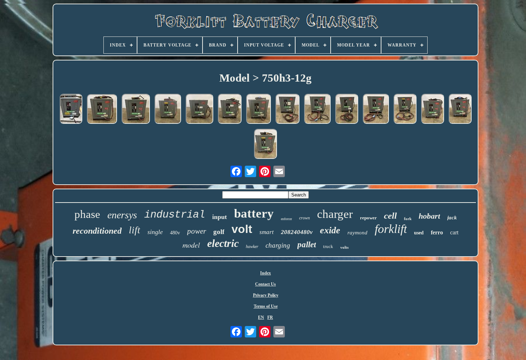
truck (328, 246)
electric (223, 243)
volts (344, 247)
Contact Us (265, 284)
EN (261, 317)
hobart (429, 215)
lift (134, 230)
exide (330, 230)
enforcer (286, 219)
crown (304, 217)
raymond (357, 232)
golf (218, 231)
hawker (252, 246)
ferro (437, 232)
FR (270, 317)
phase (87, 214)
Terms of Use (266, 306)
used (419, 232)
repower (368, 217)
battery (254, 213)
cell (390, 215)
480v (175, 232)
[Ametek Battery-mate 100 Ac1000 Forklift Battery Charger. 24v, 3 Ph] (317, 109)
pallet (306, 244)
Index (265, 273)
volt (242, 229)
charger (335, 214)
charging (278, 245)
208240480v (297, 232)
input (219, 216)
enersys (122, 214)
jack (452, 217)
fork (407, 219)
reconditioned (97, 230)
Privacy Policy (265, 295)
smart (266, 232)
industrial (174, 215)
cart (454, 232)
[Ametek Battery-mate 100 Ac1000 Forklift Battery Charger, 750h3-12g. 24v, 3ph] (102, 109)
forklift (391, 228)
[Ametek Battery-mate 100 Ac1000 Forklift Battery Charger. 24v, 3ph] (287, 109)
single (155, 231)
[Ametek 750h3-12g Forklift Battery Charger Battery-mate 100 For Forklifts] (71, 109)
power (196, 231)
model (191, 244)
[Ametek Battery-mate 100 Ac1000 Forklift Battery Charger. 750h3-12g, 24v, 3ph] (136, 109)
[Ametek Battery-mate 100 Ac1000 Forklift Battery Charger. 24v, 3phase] (168, 109)
